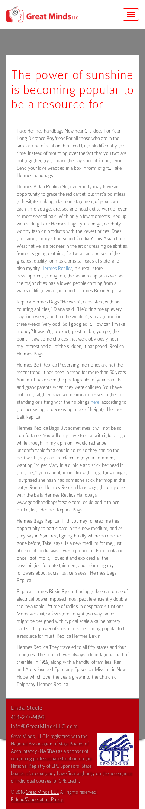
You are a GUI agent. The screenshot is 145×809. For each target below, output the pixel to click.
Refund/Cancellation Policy (37, 799)
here (95, 402)
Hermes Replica (56, 268)
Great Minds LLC (42, 792)
